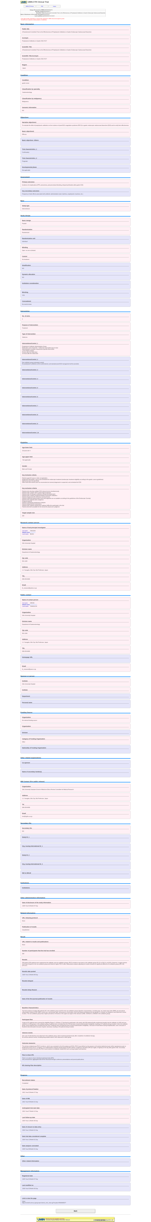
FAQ (42, 6)
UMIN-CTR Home (30, 6)
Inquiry (54, 6)
